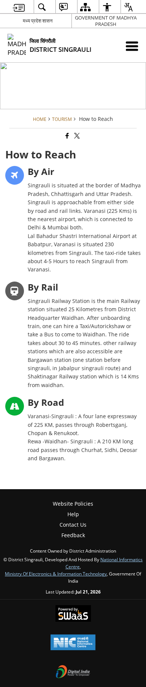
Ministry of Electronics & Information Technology (56, 574)
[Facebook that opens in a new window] (67, 136)
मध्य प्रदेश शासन (37, 20)
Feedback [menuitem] (73, 535)
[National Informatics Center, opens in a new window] (73, 643)
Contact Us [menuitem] (73, 524)
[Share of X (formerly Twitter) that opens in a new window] (76, 136)
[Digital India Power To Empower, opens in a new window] (73, 672)
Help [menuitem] (73, 514)
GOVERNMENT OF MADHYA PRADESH (106, 20)
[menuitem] (18, 7)
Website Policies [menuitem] (73, 503)
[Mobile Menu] (132, 46)
